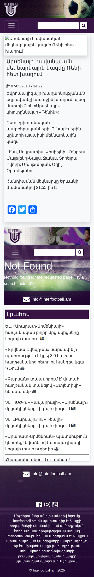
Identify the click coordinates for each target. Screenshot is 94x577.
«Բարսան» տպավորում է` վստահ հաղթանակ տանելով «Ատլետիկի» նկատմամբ (43, 385)
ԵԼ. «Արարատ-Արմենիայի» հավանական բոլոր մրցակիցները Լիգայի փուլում (42, 332)
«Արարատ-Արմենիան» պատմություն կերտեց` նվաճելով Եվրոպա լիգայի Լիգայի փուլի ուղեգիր (46, 442)
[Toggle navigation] (11, 25)
